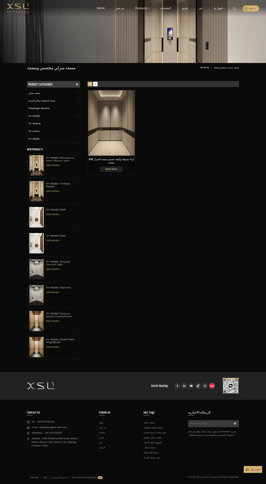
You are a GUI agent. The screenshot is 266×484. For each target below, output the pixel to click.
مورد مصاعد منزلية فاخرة (155, 432)
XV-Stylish (34, 139)
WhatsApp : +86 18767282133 (47, 433)
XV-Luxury (34, 131)
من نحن (120, 8)
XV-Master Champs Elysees (58, 185)
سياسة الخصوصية (60, 477)
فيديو (185, 8)
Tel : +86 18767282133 (43, 422)
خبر (201, 8)
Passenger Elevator (39, 108)
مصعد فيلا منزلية (151, 452)
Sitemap (34, 477)
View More (52, 165)
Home (101, 8)
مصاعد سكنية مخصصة (153, 427)
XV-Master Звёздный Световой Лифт (58, 263)
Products (141, 8)
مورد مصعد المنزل (152, 457)
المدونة (102, 447)
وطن (101, 422)
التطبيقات (165, 8)
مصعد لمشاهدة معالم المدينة (42, 101)
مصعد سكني (149, 422)
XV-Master (34, 116)
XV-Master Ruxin (56, 209)
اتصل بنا (218, 8)
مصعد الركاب (149, 447)
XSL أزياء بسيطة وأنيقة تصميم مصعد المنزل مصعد (111, 161)
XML (45, 477)
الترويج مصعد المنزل (153, 442)
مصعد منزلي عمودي (153, 437)
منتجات (102, 432)
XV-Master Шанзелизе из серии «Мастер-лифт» (60, 159)
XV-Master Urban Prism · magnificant (61, 341)
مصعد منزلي (34, 93)
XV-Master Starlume (58, 287)
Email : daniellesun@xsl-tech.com (49, 427)
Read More (111, 169)
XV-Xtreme (35, 123)
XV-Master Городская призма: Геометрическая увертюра (59, 315)
